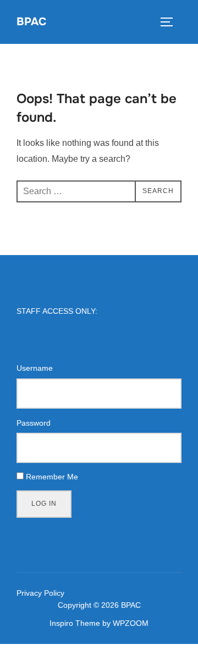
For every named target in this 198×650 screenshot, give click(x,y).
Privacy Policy (40, 593)
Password (33, 423)
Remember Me (52, 476)
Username (34, 368)
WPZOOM (130, 623)
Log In (44, 503)
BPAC (31, 22)
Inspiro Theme (75, 623)
